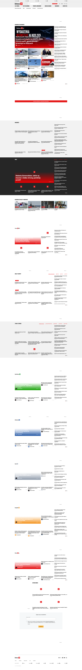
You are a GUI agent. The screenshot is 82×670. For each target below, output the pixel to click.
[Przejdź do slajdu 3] (47, 47)
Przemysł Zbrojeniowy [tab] (49, 323)
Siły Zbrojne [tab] (60, 323)
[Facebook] (59, 658)
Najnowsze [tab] (55, 159)
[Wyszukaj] (39, 4)
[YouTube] (64, 658)
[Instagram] (66, 658)
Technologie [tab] (65, 323)
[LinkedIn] (63, 658)
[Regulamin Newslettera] (49, 621)
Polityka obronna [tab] (41, 323)
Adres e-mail (28, 617)
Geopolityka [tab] (55, 323)
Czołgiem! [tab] (65, 159)
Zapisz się (41, 626)
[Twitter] (61, 658)
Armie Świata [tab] (61, 159)
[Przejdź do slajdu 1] (22, 47)
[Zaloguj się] (59, 3)
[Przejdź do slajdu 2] (34, 47)
